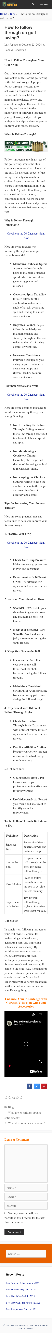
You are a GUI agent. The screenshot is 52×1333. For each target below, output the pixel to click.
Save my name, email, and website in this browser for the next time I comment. (24, 1217)
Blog (13, 14)
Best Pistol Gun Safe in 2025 (20, 1296)
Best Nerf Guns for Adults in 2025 (23, 1302)
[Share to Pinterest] (44, 1088)
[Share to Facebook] (29, 1088)
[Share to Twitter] (37, 1088)
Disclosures (28, 1328)
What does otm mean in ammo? (26, 1123)
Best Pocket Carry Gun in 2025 (22, 1289)
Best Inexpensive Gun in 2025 (21, 1309)
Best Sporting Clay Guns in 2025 (22, 1283)
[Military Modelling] (9, 4)
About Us (44, 1325)
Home (3, 14)
